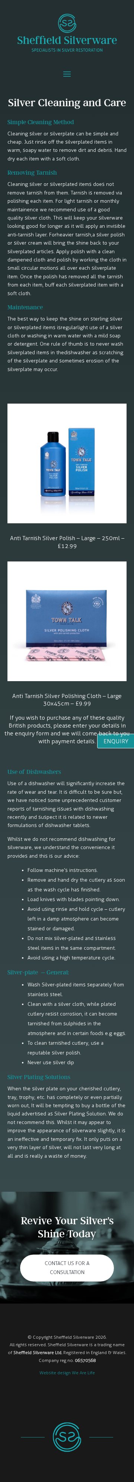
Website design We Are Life (67, 1372)
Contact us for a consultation (67, 1268)
